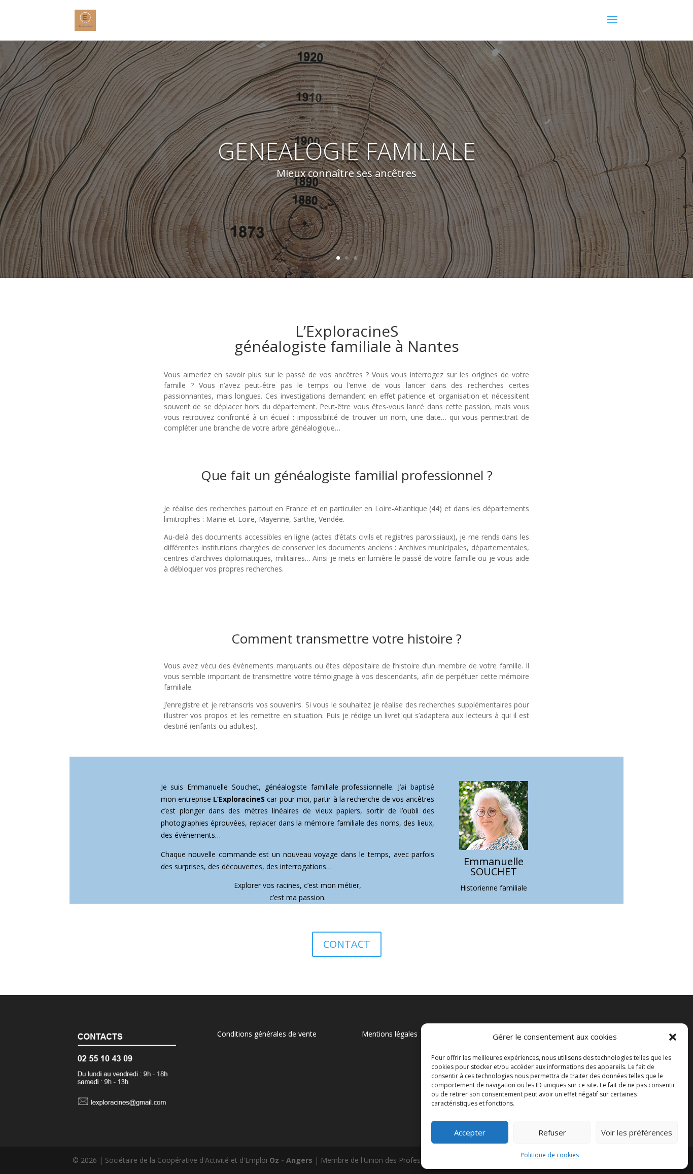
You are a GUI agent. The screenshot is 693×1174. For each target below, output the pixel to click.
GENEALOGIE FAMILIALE (347, 150)
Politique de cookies (550, 1155)
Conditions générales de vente (267, 1034)
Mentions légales (390, 1034)
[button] (673, 1037)
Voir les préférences (636, 1132)
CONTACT (346, 944)
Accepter (470, 1132)
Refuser (552, 1132)
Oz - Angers (291, 1160)
